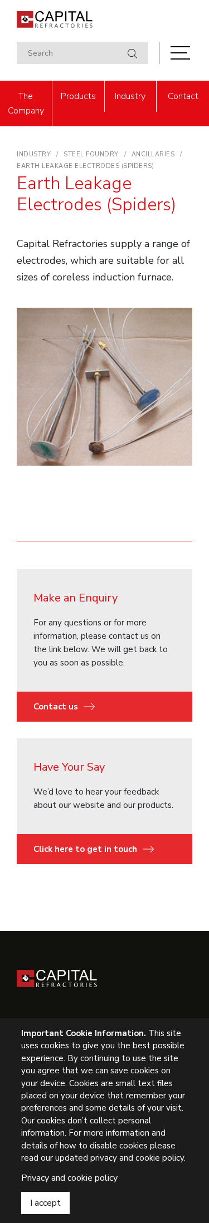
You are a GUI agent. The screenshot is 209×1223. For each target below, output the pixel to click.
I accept (45, 1203)
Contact (183, 96)
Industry (130, 96)
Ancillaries (153, 154)
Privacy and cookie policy (69, 1178)
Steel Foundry (91, 154)
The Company (26, 103)
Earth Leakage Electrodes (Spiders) (85, 166)
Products (78, 96)
